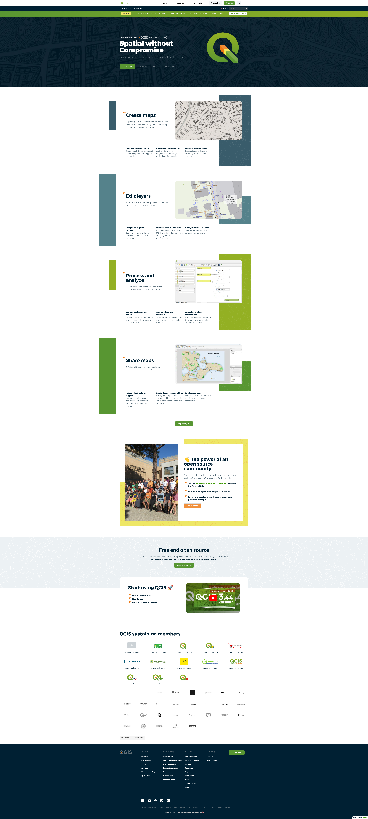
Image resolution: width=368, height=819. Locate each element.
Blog (187, 787)
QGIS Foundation (169, 764)
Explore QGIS (184, 423)
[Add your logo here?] (132, 645)
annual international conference (211, 483)
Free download (184, 565)
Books (187, 779)
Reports (188, 772)
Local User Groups (170, 772)
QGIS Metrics (146, 775)
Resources (190, 752)
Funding (211, 752)
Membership (212, 760)
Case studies (146, 760)
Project (144, 752)
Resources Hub (191, 775)
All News (144, 768)
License (195, 807)
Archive (228, 807)
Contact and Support (193, 783)
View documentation (137, 608)
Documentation (191, 756)
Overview (144, 756)
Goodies (220, 807)
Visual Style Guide (207, 807)
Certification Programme (172, 760)
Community (168, 752)
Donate (210, 756)
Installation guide (192, 760)
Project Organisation (171, 768)
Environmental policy (182, 807)
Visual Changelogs (148, 772)
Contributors (168, 775)
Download (127, 66)
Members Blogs (169, 779)
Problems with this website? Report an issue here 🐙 (184, 812)
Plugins (144, 764)
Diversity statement (148, 807)
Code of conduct (165, 807)
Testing (188, 764)
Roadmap (189, 768)
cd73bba (365, 817)
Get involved (192, 506)
